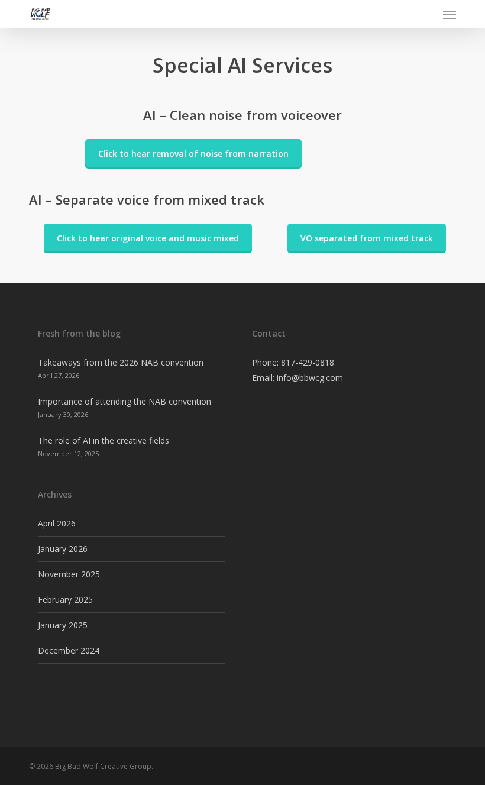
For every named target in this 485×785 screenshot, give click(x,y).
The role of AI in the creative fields (103, 440)
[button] (449, 14)
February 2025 (65, 599)
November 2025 (69, 574)
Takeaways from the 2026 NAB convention (120, 362)
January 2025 (63, 625)
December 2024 (68, 650)
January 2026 (63, 548)
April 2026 (57, 523)
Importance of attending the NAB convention (124, 401)
